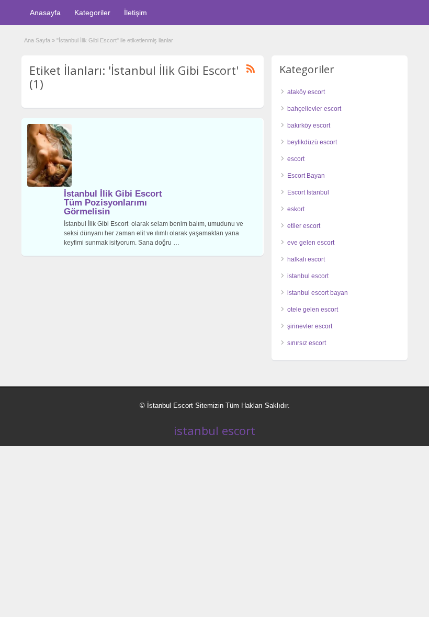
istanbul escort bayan (317, 292)
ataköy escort (306, 92)
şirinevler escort (309, 326)
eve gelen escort (310, 242)
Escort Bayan (306, 175)
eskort (295, 209)
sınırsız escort (306, 343)
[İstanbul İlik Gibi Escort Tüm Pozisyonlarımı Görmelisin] (49, 184)
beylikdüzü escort (312, 142)
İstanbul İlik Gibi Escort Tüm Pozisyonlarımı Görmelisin (113, 202)
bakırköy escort (308, 125)
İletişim (135, 12)
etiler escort (303, 226)
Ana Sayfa (37, 40)
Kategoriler (92, 12)
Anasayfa (45, 12)
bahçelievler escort (314, 108)
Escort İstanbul (308, 192)
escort (295, 159)
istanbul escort (308, 276)
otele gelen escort (312, 309)
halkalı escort (306, 259)
